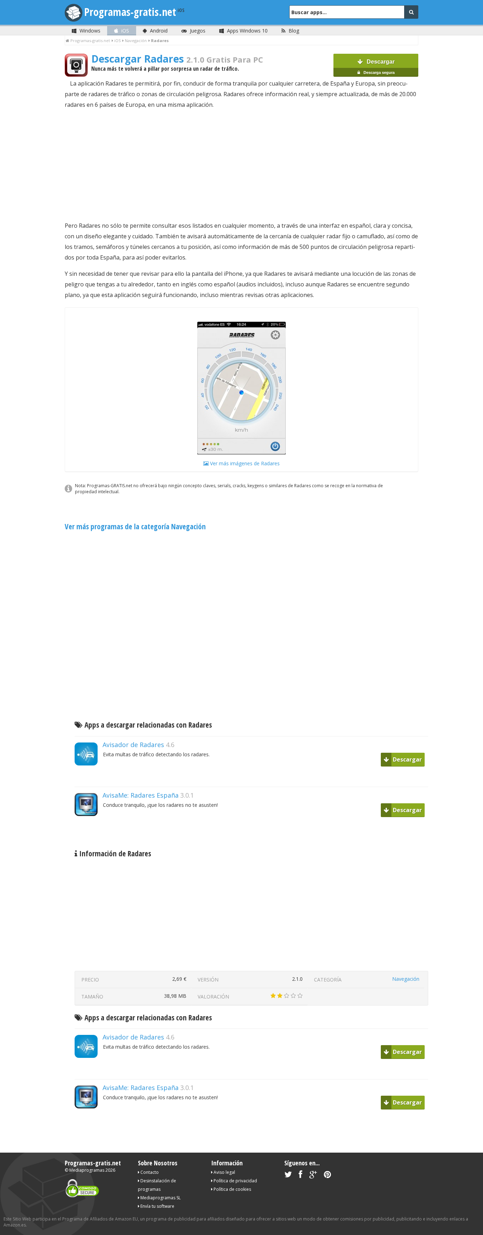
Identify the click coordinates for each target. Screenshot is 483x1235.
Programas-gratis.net (130, 12)
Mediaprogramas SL (160, 1198)
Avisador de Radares (133, 744)
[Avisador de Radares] (89, 777)
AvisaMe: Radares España (141, 795)
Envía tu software (156, 1206)
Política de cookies (232, 1189)
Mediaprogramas (86, 1170)
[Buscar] (411, 12)
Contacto (149, 1172)
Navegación (405, 978)
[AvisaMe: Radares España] (89, 828)
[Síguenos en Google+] (313, 1176)
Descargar (378, 67)
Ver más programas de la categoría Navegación (135, 526)
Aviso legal (224, 1172)
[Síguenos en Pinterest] (327, 1176)
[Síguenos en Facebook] (300, 1176)
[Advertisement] (241, 165)
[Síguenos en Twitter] (288, 1176)
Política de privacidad (235, 1181)
